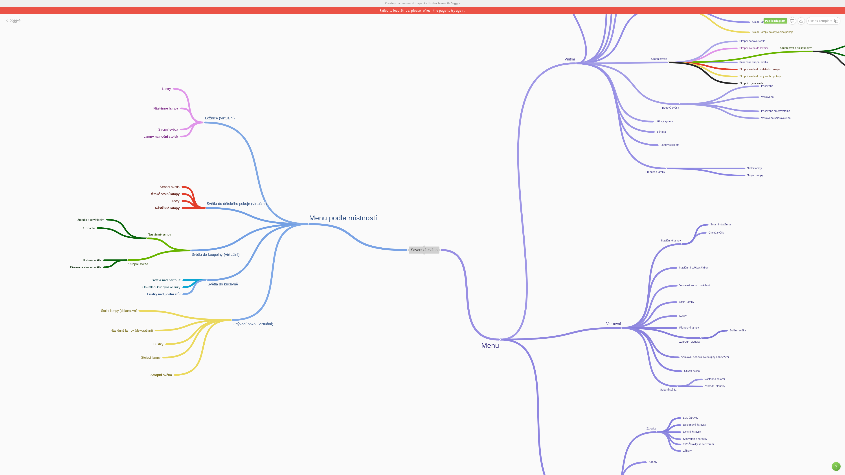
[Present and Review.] (792, 13)
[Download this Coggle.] (801, 13)
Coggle (455, 3)
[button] (836, 466)
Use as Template (820, 13)
